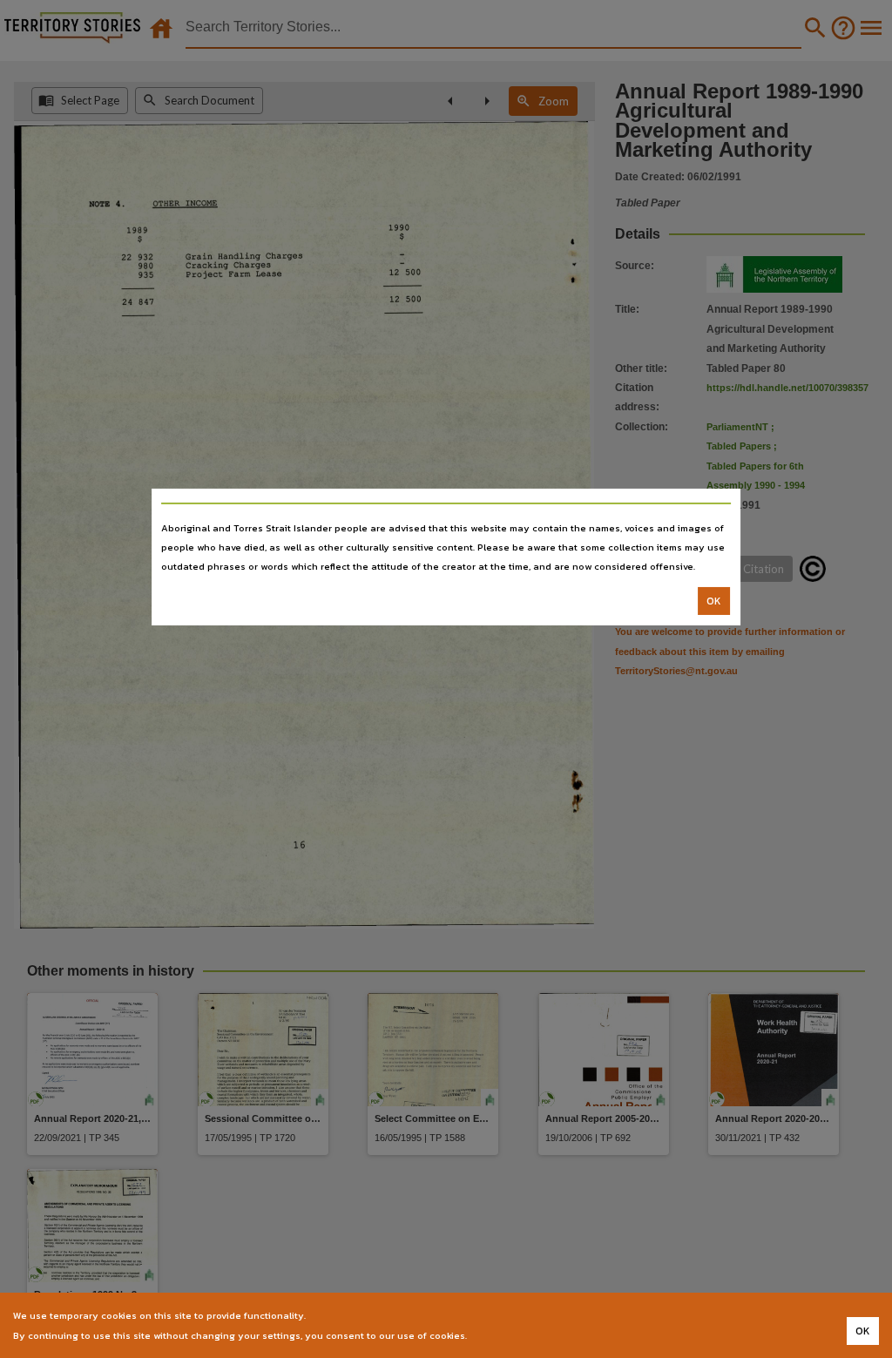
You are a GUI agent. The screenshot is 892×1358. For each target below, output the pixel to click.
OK (713, 601)
